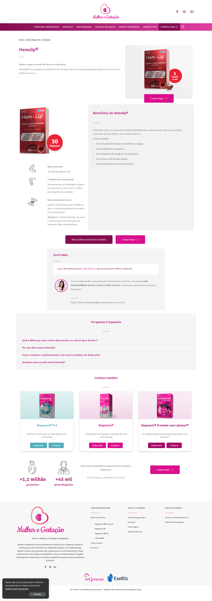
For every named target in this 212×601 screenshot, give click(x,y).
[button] (106, 340)
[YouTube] (192, 12)
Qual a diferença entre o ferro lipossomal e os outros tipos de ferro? (60, 340)
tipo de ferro (89, 268)
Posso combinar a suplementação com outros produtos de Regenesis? (61, 355)
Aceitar (37, 594)
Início (21, 40)
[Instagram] (184, 12)
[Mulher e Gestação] (106, 11)
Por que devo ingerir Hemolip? (39, 347)
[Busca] (183, 27)
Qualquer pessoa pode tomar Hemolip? (43, 362)
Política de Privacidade (16, 589)
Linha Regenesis (33, 40)
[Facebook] (177, 12)
